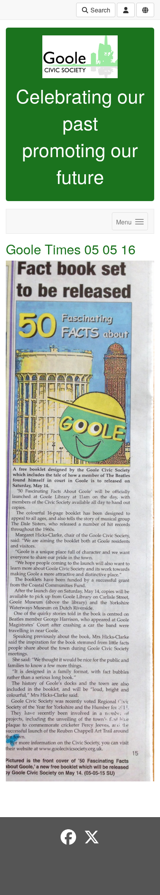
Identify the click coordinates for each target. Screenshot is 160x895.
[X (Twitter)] (91, 836)
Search (99, 9)
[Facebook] (68, 836)
